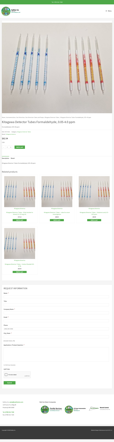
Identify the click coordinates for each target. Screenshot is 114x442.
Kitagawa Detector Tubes (52, 117)
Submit (9, 383)
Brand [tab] (13, 158)
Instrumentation (10, 117)
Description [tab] (5, 158)
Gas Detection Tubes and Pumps (35, 117)
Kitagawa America (11, 134)
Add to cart (19, 147)
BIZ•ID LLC (109, 430)
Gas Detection (20, 117)
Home (3, 117)
